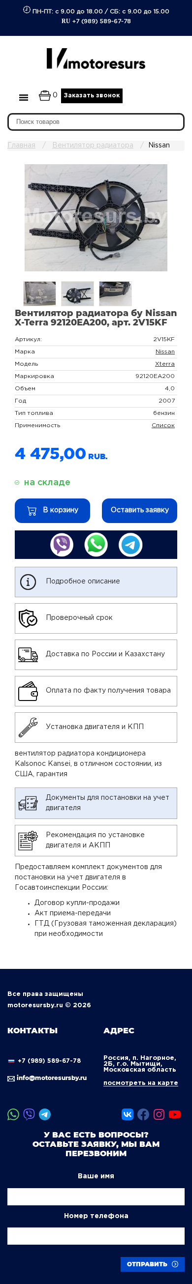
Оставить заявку (140, 510)
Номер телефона (96, 1216)
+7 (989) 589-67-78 (96, 21)
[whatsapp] (13, 1114)
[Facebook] (143, 1114)
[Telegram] (45, 1114)
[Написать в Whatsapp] (96, 544)
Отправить (148, 1264)
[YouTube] (175, 1114)
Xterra (165, 364)
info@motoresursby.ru (51, 1077)
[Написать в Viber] (61, 544)
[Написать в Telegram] (130, 544)
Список (163, 425)
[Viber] (29, 1114)
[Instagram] (159, 1114)
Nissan (165, 351)
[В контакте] (127, 1114)
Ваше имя (96, 1176)
